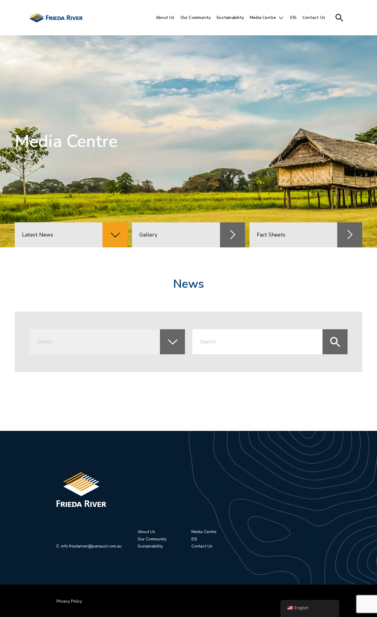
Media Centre (263, 17)
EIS (293, 17)
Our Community (196, 17)
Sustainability (230, 17)
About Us (165, 17)
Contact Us (313, 17)
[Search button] (339, 17)
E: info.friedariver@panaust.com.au (89, 546)
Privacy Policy (69, 601)
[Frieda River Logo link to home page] (202, 489)
